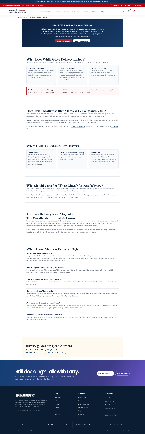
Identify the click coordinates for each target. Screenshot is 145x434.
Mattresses (58, 397)
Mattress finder (82, 397)
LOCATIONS (94, 11)
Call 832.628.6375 (105, 373)
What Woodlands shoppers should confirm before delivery (46, 353)
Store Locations (81, 41)
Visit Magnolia (122, 373)
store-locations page (78, 126)
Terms (108, 431)
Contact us (81, 414)
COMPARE (66, 11)
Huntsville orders (91, 223)
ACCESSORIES (75, 11)
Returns (113, 431)
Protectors (58, 407)
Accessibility (126, 431)
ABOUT (108, 11)
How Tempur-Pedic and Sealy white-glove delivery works (45, 350)
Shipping (119, 431)
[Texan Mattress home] (25, 395)
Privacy (103, 431)
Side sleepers (82, 401)
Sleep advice (81, 411)
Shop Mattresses (64, 41)
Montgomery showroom (48, 226)
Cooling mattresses (83, 404)
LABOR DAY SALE (46, 11)
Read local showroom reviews (28, 410)
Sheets (56, 411)
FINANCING (85, 11)
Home (19, 17)
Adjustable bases (59, 401)
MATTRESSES (56, 11)
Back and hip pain (83, 407)
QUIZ (102, 11)
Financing (57, 414)
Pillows (57, 404)
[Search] (123, 11)
